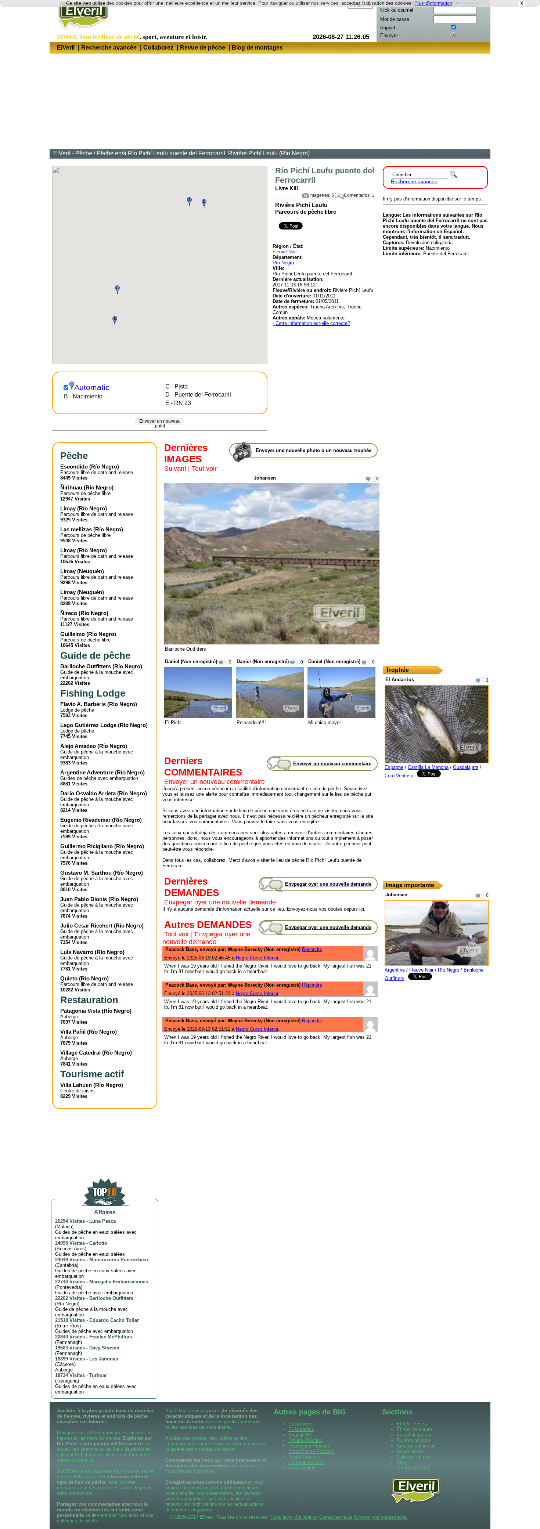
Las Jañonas (103, 1359)
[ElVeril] (81, 30)
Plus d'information (433, 3)
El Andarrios (301, 1429)
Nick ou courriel (396, 10)
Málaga (64, 1226)
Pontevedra (69, 1287)
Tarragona (67, 1381)
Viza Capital (301, 1468)
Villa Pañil (73, 1032)
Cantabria (67, 1265)
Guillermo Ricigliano (86, 846)
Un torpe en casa (306, 1462)
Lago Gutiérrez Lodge (88, 725)
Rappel (387, 27)
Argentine (395, 970)
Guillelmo (72, 634)
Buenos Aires (71, 1248)
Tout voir (204, 468)
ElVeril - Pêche (72, 153)
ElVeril (66, 47)
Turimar (98, 1375)
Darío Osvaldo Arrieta (88, 793)
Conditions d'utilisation (294, 1517)
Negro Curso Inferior (257, 958)
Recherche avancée (109, 47)
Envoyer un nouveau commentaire (214, 781)
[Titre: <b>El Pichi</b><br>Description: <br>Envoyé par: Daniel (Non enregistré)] (198, 716)
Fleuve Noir (285, 251)
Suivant (175, 468)
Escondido (74, 466)
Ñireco (68, 613)
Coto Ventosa (399, 775)
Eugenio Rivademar (85, 820)
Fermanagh (68, 1342)
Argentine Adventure (87, 772)
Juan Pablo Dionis (83, 899)
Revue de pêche (202, 47)
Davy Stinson (104, 1348)
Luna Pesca (102, 1221)
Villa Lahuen (76, 1085)
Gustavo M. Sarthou (86, 873)
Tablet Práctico (304, 1457)
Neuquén (90, 571)
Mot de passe (394, 19)
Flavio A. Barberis (83, 704)
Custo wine (300, 1424)
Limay (68, 508)
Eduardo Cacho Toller (114, 1320)
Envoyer (389, 35)
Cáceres (65, 1364)
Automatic (91, 387)
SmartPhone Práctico (311, 1451)
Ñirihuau (71, 487)
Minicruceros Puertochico (118, 1259)
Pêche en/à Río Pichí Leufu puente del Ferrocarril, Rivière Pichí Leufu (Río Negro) (203, 153)
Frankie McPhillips (110, 1337)
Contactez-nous (336, 1517)
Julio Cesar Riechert (86, 925)
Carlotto (98, 1243)
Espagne (394, 767)
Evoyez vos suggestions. (381, 1517)
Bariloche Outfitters (85, 666)
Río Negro (283, 262)
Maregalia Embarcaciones (118, 1281)
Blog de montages (257, 47)
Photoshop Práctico (309, 1446)
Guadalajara (465, 767)
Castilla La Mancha (428, 767)
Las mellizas (76, 529)
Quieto (69, 978)
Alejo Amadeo (78, 746)
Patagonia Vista (80, 1011)
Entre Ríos (68, 1326)
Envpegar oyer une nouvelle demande (220, 902)
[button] (114, 320)
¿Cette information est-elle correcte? (311, 323)
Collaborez (158, 47)
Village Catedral (80, 1052)
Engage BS (300, 1435)
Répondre (312, 949)
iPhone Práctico (305, 1440)
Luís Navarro (76, 952)
